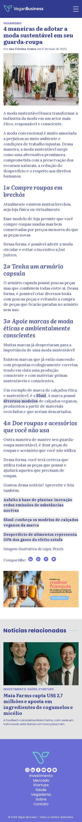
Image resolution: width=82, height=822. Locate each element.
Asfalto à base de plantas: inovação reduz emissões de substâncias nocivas (37, 505)
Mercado (41, 780)
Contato (41, 804)
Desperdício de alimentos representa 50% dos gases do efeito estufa (40, 537)
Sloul (41, 395)
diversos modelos (20, 401)
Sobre (41, 799)
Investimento (14, 689)
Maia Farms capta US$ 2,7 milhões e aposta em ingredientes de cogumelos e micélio (38, 704)
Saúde (32, 689)
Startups (46, 689)
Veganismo (12, 23)
